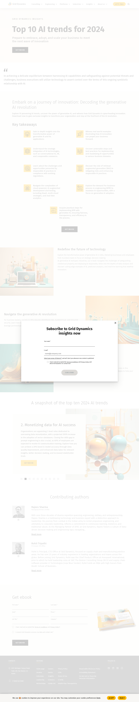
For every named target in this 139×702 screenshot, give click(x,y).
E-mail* (46, 350)
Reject (122, 698)
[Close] (115, 322)
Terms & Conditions (72, 362)
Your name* (47, 341)
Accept (111, 698)
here (98, 698)
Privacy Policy (85, 362)
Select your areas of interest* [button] (53, 358)
